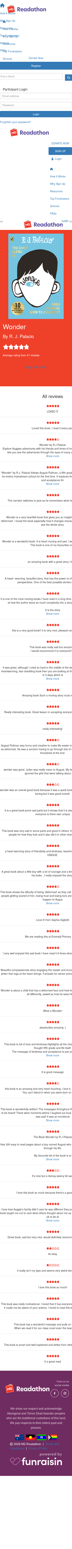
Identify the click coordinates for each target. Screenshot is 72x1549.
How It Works (58, 176)
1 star (5, 346)
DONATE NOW (60, 143)
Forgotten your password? (15, 122)
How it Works (10, 29)
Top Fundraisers (12, 51)
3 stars (15, 346)
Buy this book (36, 366)
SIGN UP (60, 151)
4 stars (20, 346)
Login (36, 114)
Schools (7, 58)
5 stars (26, 346)
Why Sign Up (10, 36)
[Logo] (36, 9)
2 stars (10, 346)
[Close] (70, 221)
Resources (9, 44)
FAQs (6, 66)
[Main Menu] (1, 221)
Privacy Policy (38, 1448)
